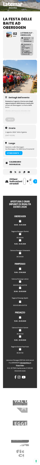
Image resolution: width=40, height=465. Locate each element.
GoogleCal (15, 164)
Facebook (16, 377)
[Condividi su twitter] (15, 172)
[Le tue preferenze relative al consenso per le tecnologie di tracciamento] (36, 461)
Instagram (19, 377)
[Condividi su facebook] (11, 172)
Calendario (15, 162)
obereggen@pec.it (25, 363)
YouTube (23, 377)
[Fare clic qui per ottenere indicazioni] (35, 181)
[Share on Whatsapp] (20, 172)
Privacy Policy (20, 365)
